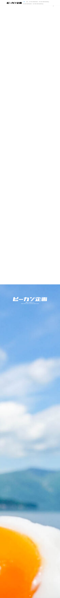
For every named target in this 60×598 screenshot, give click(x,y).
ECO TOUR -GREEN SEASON (33, 1)
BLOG (27, 1)
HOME (24, 1)
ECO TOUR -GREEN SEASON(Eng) (44, 1)
